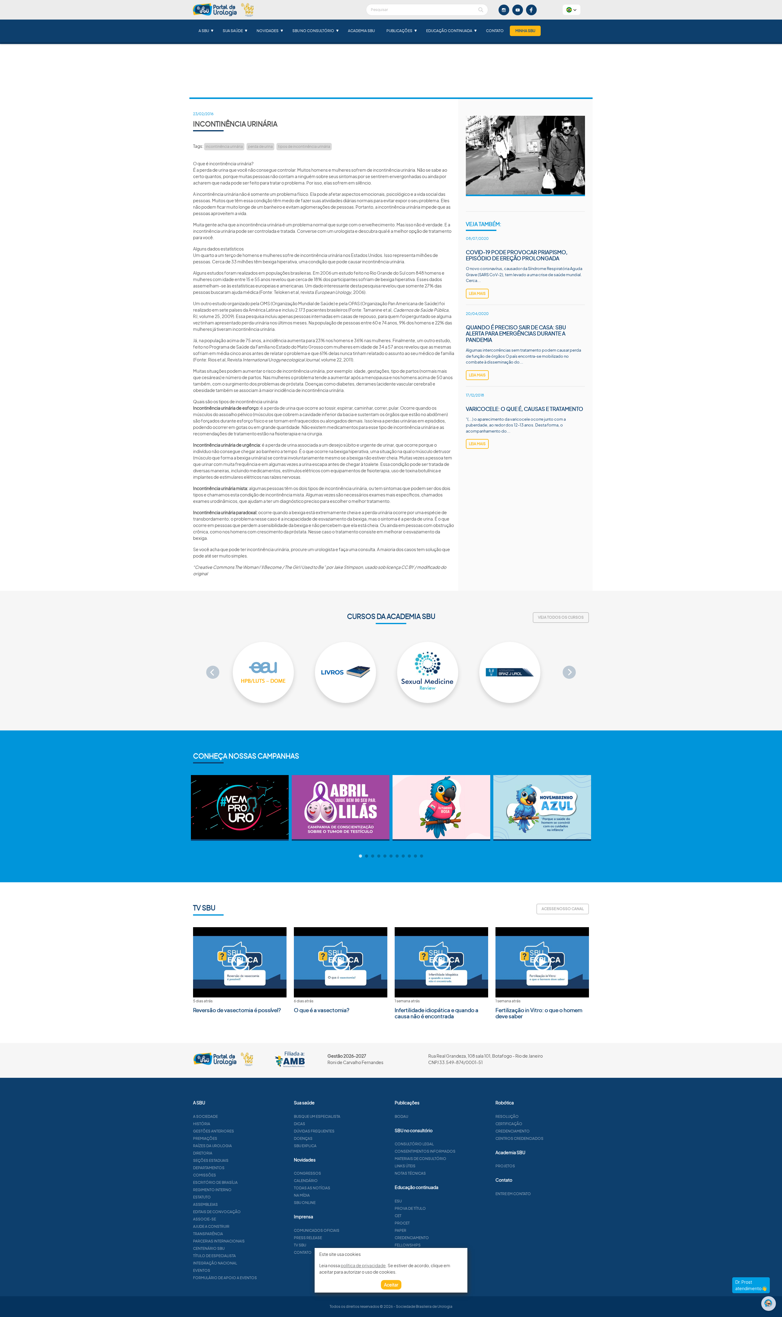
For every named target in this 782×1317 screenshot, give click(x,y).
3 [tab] (373, 856)
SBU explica (305, 1145)
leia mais (477, 293)
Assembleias (205, 1204)
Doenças (303, 1138)
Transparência (208, 1233)
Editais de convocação (217, 1211)
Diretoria (202, 1153)
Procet (402, 1223)
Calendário (306, 1180)
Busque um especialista (317, 1116)
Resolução (507, 1116)
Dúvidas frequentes (314, 1131)
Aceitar (391, 1284)
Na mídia (302, 1195)
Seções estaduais (210, 1160)
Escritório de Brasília (215, 1182)
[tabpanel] (240, 808)
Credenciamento (412, 1237)
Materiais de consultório (420, 1158)
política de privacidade (363, 1265)
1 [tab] (360, 856)
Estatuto (202, 1197)
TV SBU (300, 1245)
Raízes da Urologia (212, 1145)
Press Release (308, 1237)
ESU (398, 1201)
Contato (495, 30)
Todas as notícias (312, 1188)
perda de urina (260, 146)
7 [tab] (397, 856)
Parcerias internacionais (219, 1241)
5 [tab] (385, 856)
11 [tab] (421, 856)
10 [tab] (415, 856)
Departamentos (209, 1167)
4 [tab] (379, 856)
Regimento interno (212, 1189)
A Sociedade (205, 1116)
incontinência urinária (224, 146)
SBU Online (305, 1202)
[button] (571, 10)
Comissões (204, 1175)
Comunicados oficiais (316, 1230)
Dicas (299, 1123)
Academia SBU (361, 30)
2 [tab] (367, 856)
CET (398, 1215)
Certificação (508, 1123)
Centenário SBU (209, 1248)
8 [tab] (403, 856)
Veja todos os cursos (561, 617)
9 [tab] (409, 856)
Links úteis (405, 1166)
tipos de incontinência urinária (304, 146)
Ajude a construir (211, 1226)
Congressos (307, 1173)
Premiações (205, 1138)
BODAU (401, 1116)
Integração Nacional (215, 1263)
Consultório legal (414, 1144)
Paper (400, 1230)
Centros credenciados (519, 1138)
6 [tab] (391, 856)
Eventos (201, 1270)
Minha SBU (525, 30)
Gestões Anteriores (213, 1131)
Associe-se (204, 1219)
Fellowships (408, 1245)
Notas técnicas (410, 1173)
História (201, 1123)
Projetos (505, 1166)
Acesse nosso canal (563, 908)
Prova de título (410, 1208)
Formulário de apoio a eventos (225, 1277)
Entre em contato (513, 1193)
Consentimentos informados (425, 1151)
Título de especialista (214, 1255)
